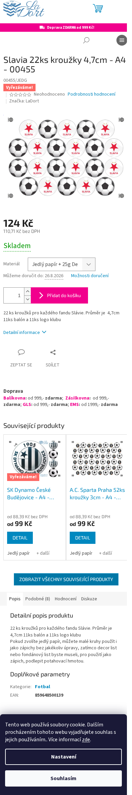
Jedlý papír (18, 553)
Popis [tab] (15, 599)
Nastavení (63, 757)
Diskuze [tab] (89, 599)
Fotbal (42, 686)
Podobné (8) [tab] (37, 599)
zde (86, 739)
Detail (20, 537)
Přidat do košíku (64, 295)
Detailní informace (21, 332)
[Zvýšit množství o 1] (27, 291)
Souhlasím (63, 778)
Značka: (24, 101)
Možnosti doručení (90, 276)
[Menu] (122, 40)
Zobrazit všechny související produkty (66, 579)
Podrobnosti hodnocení (91, 94)
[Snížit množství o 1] (27, 299)
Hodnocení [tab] (65, 599)
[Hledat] (86, 40)
